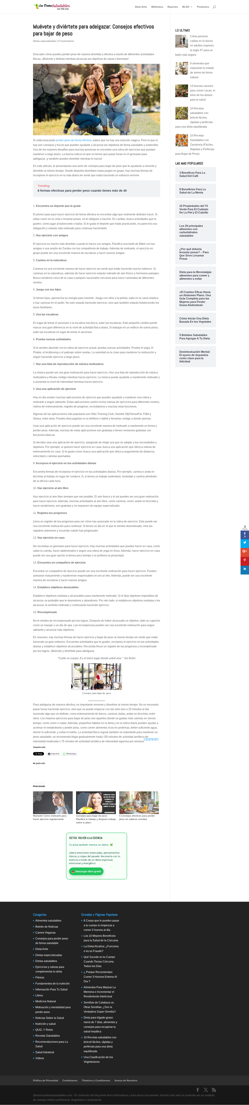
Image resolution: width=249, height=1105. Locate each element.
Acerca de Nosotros (126, 1080)
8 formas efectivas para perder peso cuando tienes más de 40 (82, 190)
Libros (39, 995)
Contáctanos (70, 1080)
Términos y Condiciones (96, 1080)
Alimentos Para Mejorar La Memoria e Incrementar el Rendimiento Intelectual (100, 992)
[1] (145, 739)
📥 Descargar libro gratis (86, 871)
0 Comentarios (66, 41)
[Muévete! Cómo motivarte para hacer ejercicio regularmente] (53, 802)
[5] (156, 739)
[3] (151, 739)
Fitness (39, 977)
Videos (39, 1058)
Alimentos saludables (48, 920)
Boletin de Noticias (46, 926)
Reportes (173, 7)
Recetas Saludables (47, 1035)
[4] (153, 739)
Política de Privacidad (45, 1080)
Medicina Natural (45, 1001)
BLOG (185, 7)
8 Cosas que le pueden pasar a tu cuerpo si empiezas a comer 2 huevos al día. (101, 925)
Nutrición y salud (45, 1023)
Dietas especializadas (44, 41)
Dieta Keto (141, 7)
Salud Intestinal (44, 1052)
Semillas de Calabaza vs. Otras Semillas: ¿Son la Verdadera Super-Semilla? (100, 1007)
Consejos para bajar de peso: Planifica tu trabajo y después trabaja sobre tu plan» (96, 819)
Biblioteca (157, 7)
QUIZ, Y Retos (44, 1029)
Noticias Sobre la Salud (49, 1017)
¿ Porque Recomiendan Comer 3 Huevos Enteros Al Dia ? (100, 977)
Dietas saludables (46, 961)
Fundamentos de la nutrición (52, 983)
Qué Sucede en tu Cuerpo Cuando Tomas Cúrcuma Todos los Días (99, 962)
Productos (203, 7)
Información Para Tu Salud (51, 989)
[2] (148, 739)
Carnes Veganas (45, 932)
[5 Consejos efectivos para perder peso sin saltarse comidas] (139, 802)
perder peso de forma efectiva (73, 140)
